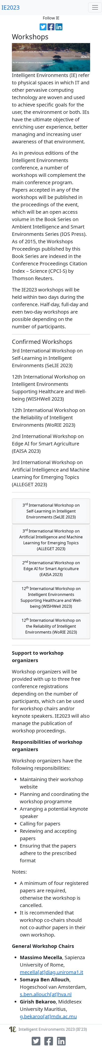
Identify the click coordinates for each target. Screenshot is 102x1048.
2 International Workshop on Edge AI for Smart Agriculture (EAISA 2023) (51, 568)
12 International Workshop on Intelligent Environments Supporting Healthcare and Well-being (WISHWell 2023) (51, 597)
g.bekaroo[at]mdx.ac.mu (48, 1016)
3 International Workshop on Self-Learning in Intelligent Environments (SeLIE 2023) (51, 511)
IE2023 (10, 7)
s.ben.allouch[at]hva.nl (46, 994)
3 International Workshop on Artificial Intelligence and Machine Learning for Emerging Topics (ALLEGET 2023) (51, 539)
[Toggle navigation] (95, 7)
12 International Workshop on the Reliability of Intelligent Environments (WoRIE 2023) (51, 626)
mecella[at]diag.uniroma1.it (51, 972)
